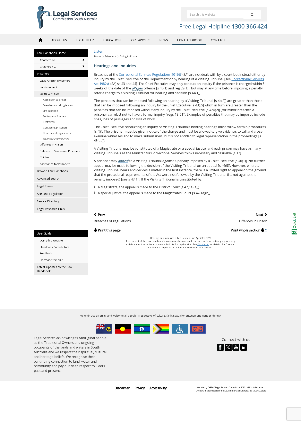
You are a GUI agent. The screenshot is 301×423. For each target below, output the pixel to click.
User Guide (44, 233)
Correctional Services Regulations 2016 (149, 74)
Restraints (48, 122)
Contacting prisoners (55, 127)
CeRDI (210, 387)
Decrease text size (51, 260)
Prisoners (43, 74)
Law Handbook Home (51, 53)
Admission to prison (55, 100)
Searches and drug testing (58, 105)
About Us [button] (59, 40)
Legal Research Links (51, 209)
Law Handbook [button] (189, 40)
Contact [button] (218, 40)
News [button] (163, 40)
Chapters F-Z (48, 66)
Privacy (140, 388)
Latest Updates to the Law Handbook (54, 269)
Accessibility (157, 388)
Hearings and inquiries (56, 138)
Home (98, 56)
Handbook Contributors (54, 247)
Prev (101, 214)
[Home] (40, 39)
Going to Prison (49, 93)
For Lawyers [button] (140, 40)
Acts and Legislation (50, 194)
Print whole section (246, 230)
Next (260, 214)
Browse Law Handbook (52, 171)
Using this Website (51, 240)
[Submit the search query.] (252, 14)
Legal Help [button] (85, 40)
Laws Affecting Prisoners (55, 80)
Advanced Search (48, 178)
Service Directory (48, 201)
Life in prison (50, 111)
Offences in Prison (51, 144)
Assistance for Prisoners (55, 164)
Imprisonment (48, 87)
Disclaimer (203, 244)
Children (45, 157)
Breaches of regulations (57, 133)
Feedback (46, 253)
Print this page (109, 230)
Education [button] (112, 40)
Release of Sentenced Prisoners (60, 151)
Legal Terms (45, 186)
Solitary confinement (55, 116)
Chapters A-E (48, 60)
